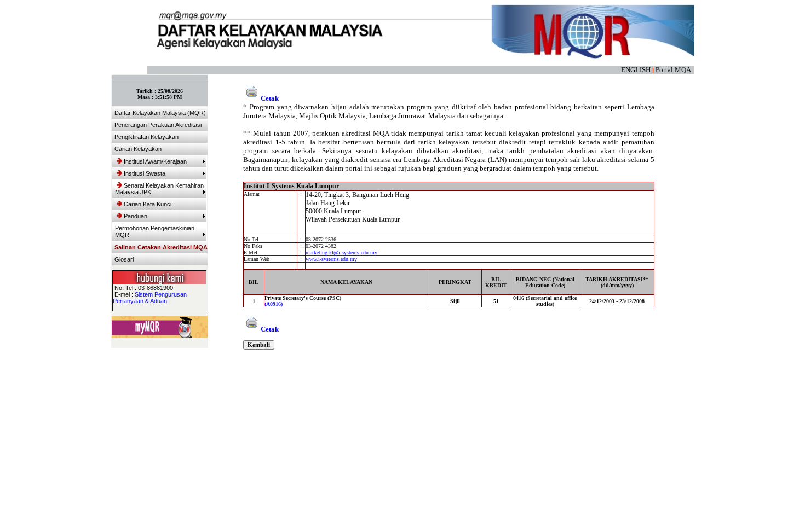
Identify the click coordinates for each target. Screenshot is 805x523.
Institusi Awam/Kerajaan (155, 161)
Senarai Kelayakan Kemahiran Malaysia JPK (159, 188)
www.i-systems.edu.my (331, 259)
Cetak (270, 98)
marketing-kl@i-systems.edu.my (341, 252)
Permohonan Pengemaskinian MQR (154, 231)
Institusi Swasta (144, 173)
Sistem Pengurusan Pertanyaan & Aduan (150, 297)
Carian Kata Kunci (147, 204)
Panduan (135, 216)
